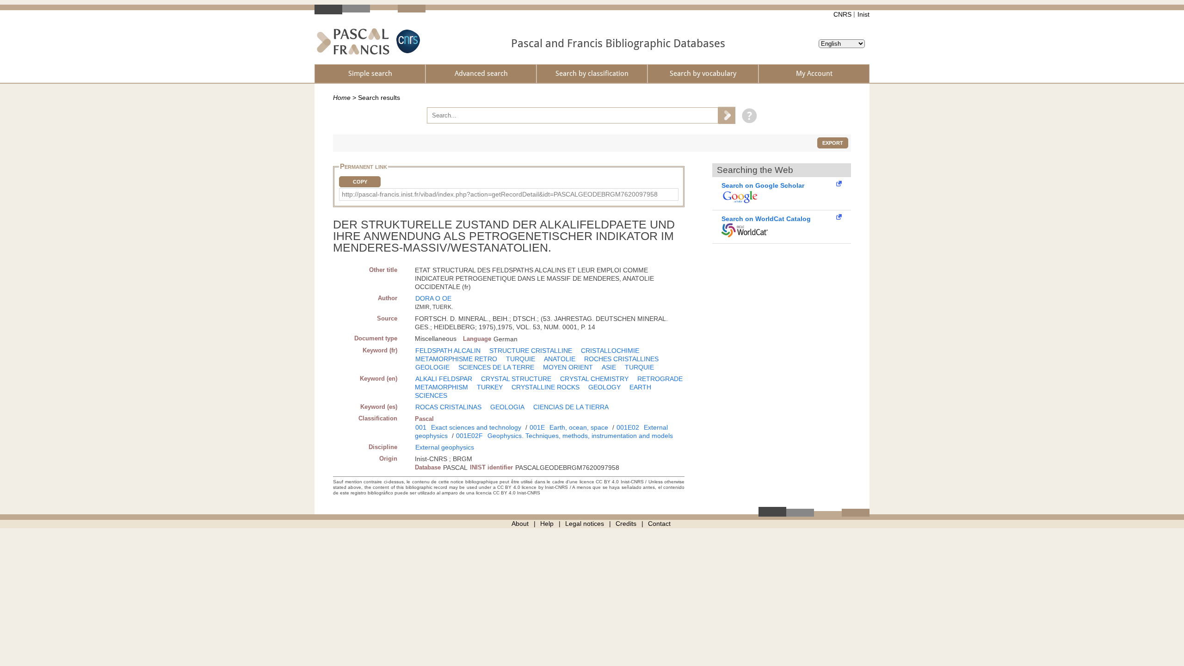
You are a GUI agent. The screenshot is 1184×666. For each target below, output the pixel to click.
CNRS (842, 14)
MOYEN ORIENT (568, 367)
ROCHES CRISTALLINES (621, 359)
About (520, 523)
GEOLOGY (604, 387)
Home (342, 97)
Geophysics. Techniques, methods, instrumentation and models (580, 435)
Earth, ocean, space (578, 427)
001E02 (628, 427)
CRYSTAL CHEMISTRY (594, 378)
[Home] (353, 41)
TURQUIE (520, 359)
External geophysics (444, 447)
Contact (659, 523)
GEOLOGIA (507, 407)
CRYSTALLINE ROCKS (546, 387)
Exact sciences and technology (476, 427)
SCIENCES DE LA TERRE (496, 367)
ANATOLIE (559, 359)
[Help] (747, 115)
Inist (863, 14)
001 (420, 427)
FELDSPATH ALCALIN (448, 350)
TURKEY (490, 387)
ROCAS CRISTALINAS (448, 407)
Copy (360, 182)
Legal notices (584, 523)
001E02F (469, 435)
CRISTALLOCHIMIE (610, 350)
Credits (626, 523)
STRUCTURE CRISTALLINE (530, 350)
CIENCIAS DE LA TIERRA (571, 407)
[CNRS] (407, 41)
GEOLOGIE (432, 367)
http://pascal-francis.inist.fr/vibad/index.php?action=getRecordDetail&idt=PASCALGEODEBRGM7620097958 (500, 194)
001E (537, 427)
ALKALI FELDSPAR (443, 378)
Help (547, 523)
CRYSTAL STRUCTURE (516, 378)
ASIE (609, 367)
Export (832, 143)
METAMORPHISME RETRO (456, 359)
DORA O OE (433, 298)
